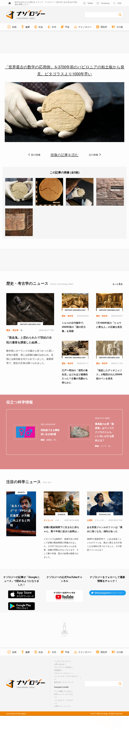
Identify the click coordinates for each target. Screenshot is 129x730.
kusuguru (58, 687)
